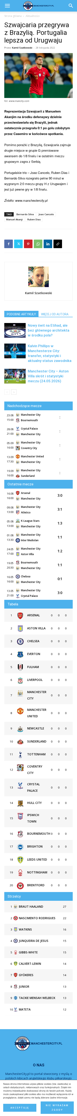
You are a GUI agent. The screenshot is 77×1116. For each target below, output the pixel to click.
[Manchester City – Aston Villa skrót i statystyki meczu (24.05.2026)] (15, 376)
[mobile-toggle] (7, 6)
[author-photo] (38, 287)
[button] (71, 6)
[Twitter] (18, 244)
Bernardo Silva (25, 214)
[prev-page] (7, 392)
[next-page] (13, 392)
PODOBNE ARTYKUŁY (21, 314)
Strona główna (13, 16)
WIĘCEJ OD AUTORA (54, 314)
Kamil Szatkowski (22, 47)
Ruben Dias (34, 219)
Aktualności (33, 16)
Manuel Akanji (14, 219)
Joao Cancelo (46, 214)
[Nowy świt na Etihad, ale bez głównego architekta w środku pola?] (15, 330)
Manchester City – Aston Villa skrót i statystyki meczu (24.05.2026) (48, 376)
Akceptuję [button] (19, 1107)
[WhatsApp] (38, 244)
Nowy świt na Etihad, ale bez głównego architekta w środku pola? (48, 330)
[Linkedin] (48, 244)
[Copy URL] (57, 244)
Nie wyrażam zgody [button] (57, 1107)
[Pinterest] (28, 244)
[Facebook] (8, 244)
